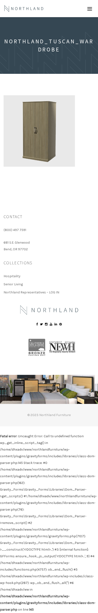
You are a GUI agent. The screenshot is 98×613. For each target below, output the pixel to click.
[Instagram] (46, 324)
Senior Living (13, 284)
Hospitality (12, 276)
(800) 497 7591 (15, 230)
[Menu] (89, 8)
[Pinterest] (60, 324)
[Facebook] (37, 324)
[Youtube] (51, 324)
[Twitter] (41, 324)
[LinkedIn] (55, 324)
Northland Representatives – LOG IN (31, 292)
